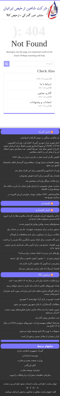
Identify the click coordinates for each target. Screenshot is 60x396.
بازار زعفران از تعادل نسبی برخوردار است (40, 336)
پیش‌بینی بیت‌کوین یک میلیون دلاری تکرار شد (39, 263)
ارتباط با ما (45, 84)
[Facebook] (31, 388)
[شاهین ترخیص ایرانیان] (30, 9)
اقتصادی (45, 203)
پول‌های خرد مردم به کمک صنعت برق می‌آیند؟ (38, 253)
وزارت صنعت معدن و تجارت (30, 360)
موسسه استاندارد (30, 355)
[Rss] (37, 388)
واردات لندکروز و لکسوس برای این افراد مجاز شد (37, 170)
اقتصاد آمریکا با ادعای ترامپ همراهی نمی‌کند (38, 268)
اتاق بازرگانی (30, 365)
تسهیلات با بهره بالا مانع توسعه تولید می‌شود (39, 331)
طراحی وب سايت (11, 383)
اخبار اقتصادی (43, 210)
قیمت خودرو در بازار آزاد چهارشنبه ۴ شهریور (39, 299)
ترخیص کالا (44, 274)
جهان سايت (51, 383)
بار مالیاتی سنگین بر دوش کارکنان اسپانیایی (39, 137)
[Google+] (34, 388)
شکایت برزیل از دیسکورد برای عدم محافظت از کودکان (34, 234)
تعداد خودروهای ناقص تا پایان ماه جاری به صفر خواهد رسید (32, 285)
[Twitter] (27, 388)
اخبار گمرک (44, 131)
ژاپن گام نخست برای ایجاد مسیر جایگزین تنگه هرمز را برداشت (31, 239)
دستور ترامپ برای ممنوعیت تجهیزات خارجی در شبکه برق (33, 229)
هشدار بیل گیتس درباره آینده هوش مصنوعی (39, 175)
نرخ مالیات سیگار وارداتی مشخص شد (42, 181)
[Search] (7, 64)
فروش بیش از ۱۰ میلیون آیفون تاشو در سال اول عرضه (34, 258)
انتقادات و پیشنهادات (40, 102)
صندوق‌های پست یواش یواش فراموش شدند (39, 224)
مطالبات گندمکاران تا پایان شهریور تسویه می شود (36, 304)
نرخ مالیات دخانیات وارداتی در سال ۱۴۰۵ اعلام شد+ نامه (34, 280)
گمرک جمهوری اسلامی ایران (30, 350)
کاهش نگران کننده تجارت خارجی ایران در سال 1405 (35, 157)
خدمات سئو (26, 383)
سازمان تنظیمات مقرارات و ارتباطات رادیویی (30, 375)
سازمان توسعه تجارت (30, 370)
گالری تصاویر (44, 93)
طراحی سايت (38, 383)
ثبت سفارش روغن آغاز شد (47, 317)
